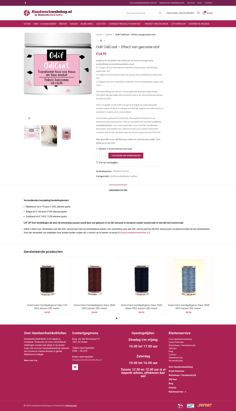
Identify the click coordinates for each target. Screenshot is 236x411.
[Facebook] (75, 367)
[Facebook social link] (25, 3)
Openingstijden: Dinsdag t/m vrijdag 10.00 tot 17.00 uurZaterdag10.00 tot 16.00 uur (143, 354)
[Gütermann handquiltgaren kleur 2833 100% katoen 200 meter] (94, 280)
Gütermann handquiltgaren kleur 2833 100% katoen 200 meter (94, 307)
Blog (171, 351)
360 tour (173, 348)
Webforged (71, 405)
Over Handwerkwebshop (181, 367)
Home (99, 34)
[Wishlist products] (198, 13)
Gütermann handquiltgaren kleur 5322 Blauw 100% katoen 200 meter (141, 307)
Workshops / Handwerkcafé (182, 345)
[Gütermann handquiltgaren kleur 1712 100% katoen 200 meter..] (47, 280)
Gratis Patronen (176, 342)
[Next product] (104, 40)
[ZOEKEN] (160, 13)
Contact (172, 354)
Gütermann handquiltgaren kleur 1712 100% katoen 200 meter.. (47, 307)
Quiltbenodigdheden (119, 176)
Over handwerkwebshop (180, 339)
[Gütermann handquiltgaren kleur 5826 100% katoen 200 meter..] (189, 280)
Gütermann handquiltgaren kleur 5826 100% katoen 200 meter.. (188, 307)
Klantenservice (176, 357)
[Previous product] (97, 40)
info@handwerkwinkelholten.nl (134, 232)
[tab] (118, 189)
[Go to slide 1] (116, 318)
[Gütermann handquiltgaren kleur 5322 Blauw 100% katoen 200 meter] (141, 280)
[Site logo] (48, 12)
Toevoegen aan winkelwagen (126, 155)
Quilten (108, 34)
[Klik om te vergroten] (29, 118)
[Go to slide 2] (119, 318)
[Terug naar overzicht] (101, 40)
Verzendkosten (176, 360)
